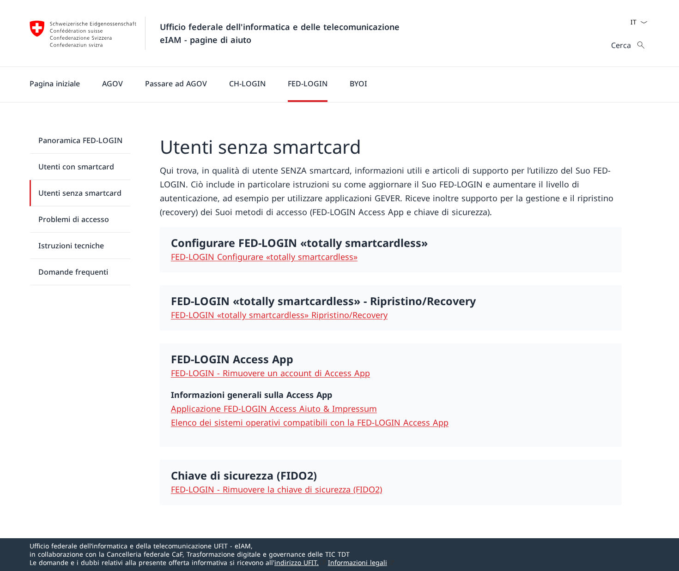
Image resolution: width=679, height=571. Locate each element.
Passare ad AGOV (176, 83)
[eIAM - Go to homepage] (83, 33)
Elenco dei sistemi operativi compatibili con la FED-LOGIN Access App (310, 422)
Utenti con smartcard (76, 167)
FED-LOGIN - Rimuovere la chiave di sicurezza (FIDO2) (276, 489)
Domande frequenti (73, 272)
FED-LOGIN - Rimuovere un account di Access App (270, 373)
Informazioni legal (357, 562)
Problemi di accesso (73, 219)
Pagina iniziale (55, 83)
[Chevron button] (643, 22)
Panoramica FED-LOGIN (80, 140)
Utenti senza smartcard (79, 193)
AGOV (112, 83)
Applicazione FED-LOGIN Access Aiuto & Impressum (274, 408)
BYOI (358, 83)
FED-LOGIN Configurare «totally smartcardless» (264, 256)
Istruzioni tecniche (71, 245)
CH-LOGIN (247, 83)
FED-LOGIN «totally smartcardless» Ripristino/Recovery (279, 314)
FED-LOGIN (307, 83)
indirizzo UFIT (296, 562)
